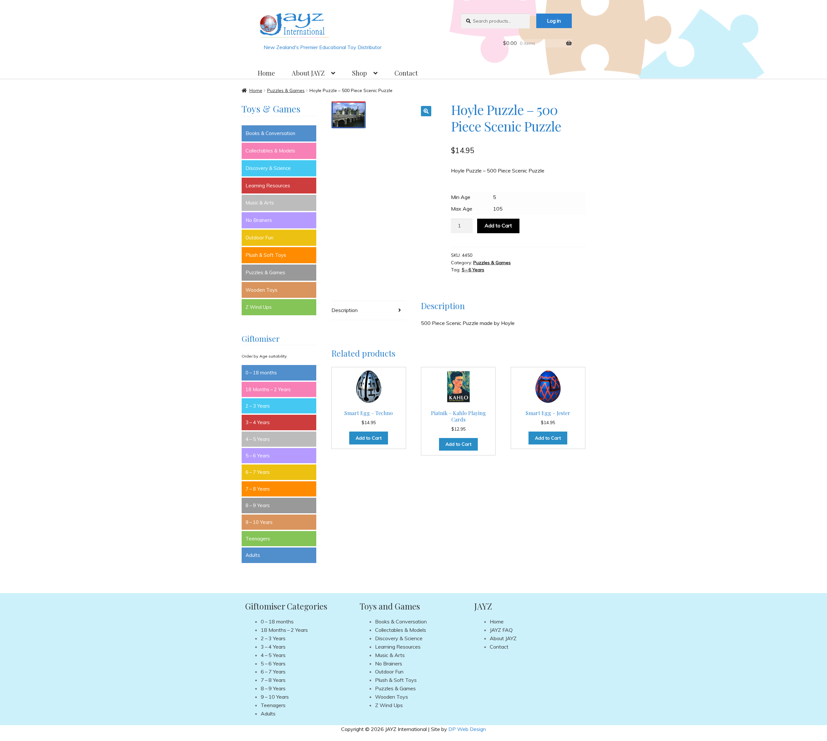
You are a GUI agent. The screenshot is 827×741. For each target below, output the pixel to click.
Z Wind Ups (259, 307)
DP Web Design (467, 729)
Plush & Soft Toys (266, 255)
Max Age (461, 208)
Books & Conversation (270, 133)
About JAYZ (308, 72)
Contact (406, 72)
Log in (554, 20)
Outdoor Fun (259, 238)
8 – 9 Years (258, 505)
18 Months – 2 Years (268, 389)
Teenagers (258, 539)
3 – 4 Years (258, 422)
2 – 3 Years (258, 406)
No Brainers (259, 220)
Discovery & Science (268, 168)
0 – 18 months (261, 373)
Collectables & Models (270, 151)
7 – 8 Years (258, 489)
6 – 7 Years (258, 472)
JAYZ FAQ (501, 630)
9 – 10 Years (259, 522)
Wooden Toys (261, 290)
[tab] (368, 310)
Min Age (460, 197)
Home (266, 72)
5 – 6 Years (473, 270)
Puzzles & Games (286, 90)
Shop (359, 72)
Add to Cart (498, 225)
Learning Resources (268, 186)
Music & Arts (260, 203)
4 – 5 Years (258, 439)
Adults (253, 555)
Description (344, 310)
